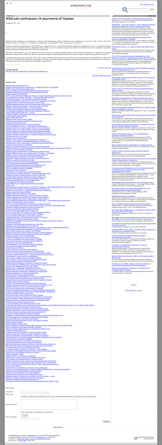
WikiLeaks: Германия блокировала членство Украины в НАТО (25, 312)
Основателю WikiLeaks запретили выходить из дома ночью (25, 224)
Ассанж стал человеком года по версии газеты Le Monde (24, 239)
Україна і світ (10, 185)
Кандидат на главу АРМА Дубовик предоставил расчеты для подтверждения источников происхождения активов (131, 264)
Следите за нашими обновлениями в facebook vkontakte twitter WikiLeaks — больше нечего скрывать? (38, 369)
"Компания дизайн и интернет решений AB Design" (34, 439)
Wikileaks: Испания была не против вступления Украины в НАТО (27, 92)
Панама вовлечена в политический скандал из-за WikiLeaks (25, 251)
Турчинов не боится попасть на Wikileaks (19, 144)
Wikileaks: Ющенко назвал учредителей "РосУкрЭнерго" (24, 340)
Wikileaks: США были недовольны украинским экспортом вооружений (28, 161)
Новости (133, 290)
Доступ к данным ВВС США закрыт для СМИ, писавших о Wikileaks (28, 212)
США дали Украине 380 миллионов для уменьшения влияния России (28, 329)
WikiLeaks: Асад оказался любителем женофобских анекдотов (25, 357)
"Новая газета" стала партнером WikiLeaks (19, 242)
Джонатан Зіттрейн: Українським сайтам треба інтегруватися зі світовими (29, 114)
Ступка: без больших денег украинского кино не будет (23, 303)
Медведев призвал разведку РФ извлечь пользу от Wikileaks (25, 214)
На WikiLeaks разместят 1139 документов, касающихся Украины (26, 99)
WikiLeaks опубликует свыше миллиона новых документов (25, 378)
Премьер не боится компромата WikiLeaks (19, 150)
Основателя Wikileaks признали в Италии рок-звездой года (24, 207)
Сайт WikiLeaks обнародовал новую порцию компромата (24, 342)
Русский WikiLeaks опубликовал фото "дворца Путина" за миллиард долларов (31, 264)
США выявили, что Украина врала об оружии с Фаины (23, 171)
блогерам (95, 75)
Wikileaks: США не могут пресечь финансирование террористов (26, 139)
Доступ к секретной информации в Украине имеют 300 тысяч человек (28, 204)
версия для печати (105, 75)
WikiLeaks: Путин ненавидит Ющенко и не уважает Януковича (26, 283)
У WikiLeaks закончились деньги (16, 330)
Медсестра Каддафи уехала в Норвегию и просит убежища (24, 295)
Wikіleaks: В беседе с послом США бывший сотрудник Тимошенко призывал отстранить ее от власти (38, 148)
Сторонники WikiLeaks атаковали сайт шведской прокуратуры (26, 165)
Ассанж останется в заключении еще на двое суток (22, 210)
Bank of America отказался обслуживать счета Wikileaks (23, 231)
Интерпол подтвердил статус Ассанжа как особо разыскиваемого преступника (31, 361)
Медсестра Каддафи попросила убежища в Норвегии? (23, 313)
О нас (152, 4)
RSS (141, 4)
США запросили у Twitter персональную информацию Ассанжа (26, 259)
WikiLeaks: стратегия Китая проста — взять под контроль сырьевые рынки (29, 254)
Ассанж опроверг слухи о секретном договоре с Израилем (24, 244)
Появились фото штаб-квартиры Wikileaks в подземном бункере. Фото (28, 229)
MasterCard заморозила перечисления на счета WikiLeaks (24, 166)
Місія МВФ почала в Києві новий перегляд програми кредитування (133, 217)
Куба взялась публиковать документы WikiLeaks (21, 246)
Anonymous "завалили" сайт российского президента (23, 347)
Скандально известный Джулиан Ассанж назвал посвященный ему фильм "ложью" (32, 381)
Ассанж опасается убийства (14, 247)
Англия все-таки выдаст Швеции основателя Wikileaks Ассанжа (26, 334)
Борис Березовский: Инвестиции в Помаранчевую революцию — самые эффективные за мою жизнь (38, 200)
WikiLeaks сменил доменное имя (16, 138)
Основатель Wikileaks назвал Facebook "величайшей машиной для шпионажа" (31, 291)
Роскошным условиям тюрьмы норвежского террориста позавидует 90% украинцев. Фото (34, 315)
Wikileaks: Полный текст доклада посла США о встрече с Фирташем (27, 128)
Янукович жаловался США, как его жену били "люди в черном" (26, 332)
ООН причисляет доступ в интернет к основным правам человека (27, 317)
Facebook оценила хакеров (14, 322)
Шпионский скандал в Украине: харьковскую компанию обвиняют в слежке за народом (34, 337)
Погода (127, 290)
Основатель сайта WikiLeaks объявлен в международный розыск (26, 109)
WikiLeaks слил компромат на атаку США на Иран (22, 266)
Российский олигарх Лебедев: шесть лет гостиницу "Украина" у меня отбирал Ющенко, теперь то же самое (40, 187)
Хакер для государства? (13, 366)
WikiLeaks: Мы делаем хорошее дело (17, 85)
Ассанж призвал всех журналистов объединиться (21, 249)
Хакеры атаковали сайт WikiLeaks (16, 94)
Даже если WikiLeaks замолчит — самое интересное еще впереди (26, 126)
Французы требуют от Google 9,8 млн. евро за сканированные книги (28, 300)
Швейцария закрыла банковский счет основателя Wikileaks (24, 156)
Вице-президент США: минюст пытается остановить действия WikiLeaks (29, 232)
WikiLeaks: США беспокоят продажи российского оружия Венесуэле (28, 188)
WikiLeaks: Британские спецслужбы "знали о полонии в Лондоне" (27, 195)
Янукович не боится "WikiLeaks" (16, 170)
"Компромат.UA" (32, 435)
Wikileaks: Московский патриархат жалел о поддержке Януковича (27, 320)
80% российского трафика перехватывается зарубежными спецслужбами (29, 345)
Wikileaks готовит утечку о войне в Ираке (19, 119)
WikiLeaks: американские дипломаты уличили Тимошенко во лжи (27, 308)
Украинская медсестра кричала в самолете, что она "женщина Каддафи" (29, 280)
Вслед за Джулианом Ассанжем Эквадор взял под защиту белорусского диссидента (32, 364)
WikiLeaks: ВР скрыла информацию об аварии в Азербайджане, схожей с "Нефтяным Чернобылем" (37, 227)
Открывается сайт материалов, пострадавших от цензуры (24, 374)
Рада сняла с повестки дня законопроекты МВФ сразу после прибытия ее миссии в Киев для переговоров (131, 189)
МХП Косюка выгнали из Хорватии (123, 196)
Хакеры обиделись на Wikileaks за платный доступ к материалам (26, 367)
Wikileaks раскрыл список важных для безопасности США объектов (27, 151)
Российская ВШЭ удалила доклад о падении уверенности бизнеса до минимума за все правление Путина (134, 230)
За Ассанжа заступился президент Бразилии (20, 182)
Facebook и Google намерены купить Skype (19, 293)
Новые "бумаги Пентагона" (14, 117)
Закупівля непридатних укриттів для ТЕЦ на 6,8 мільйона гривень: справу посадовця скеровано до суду (133, 69)
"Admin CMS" (22, 440)
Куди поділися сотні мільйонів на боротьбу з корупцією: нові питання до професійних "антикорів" (131, 38)
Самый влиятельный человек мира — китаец (20, 112)
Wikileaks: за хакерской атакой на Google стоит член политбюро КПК (28, 146)
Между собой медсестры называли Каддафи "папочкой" (24, 327)
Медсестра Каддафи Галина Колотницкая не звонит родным (25, 278)
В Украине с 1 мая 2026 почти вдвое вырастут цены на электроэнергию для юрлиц (129, 245)
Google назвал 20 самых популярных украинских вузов (23, 307)
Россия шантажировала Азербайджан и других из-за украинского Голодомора (31, 101)
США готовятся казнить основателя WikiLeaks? (21, 261)
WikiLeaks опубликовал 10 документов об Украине (22, 273)
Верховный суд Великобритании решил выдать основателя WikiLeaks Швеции (31, 351)
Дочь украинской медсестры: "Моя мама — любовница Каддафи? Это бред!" (30, 97)
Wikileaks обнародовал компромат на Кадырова (21, 193)
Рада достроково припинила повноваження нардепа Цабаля (131, 204)
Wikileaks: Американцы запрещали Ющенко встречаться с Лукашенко (28, 234)
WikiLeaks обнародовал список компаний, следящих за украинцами (27, 335)
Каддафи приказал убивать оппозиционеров (20, 275)
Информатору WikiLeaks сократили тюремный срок (22, 379)
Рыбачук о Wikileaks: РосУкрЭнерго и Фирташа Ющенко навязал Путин (29, 133)
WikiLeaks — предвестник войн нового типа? (20, 160)
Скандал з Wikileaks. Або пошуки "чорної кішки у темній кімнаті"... (27, 199)
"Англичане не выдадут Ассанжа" (17, 136)
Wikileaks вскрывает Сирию (14, 354)
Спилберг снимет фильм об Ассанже (17, 281)
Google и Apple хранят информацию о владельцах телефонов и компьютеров (30, 290)
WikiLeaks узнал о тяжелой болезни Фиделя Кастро (22, 226)
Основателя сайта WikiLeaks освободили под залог (22, 219)
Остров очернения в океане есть (16, 122)
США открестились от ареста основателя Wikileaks (22, 163)
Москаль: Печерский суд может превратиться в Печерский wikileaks (27, 310)
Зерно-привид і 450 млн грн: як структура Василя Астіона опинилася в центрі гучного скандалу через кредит (134, 159)
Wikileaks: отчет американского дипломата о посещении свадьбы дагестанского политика (34, 220)
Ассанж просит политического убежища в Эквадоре (22, 352)
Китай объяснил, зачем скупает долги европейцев (22, 256)
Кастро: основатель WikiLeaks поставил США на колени (24, 215)
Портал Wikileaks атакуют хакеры (16, 324)
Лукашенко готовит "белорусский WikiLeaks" (20, 236)
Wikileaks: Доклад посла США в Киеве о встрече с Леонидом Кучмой (28, 129)
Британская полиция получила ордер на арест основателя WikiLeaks (27, 158)
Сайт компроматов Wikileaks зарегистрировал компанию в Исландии (28, 111)
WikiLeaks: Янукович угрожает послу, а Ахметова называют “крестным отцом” (31, 134)
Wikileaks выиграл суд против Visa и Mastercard (21, 356)
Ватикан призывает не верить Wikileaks (18, 192)
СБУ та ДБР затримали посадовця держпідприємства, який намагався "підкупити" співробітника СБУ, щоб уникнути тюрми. (133, 57)
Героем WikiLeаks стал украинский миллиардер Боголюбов (25, 183)
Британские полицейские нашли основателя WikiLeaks (23, 124)
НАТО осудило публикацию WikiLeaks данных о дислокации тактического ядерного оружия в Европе (38, 95)
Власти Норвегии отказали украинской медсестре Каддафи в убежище (28, 298)
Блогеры (146, 4)
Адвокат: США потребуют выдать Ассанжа (20, 202)
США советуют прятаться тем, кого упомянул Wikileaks (23, 258)
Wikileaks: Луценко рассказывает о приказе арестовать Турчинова (27, 155)
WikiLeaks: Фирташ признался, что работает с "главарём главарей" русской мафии (32, 87)
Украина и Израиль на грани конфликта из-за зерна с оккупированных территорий (129, 236)
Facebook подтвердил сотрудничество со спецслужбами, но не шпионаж (29, 296)
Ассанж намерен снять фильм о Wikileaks (19, 339)
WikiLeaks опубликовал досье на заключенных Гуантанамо (24, 288)
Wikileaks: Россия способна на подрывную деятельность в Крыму (26, 263)
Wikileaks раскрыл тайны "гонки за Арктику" (20, 302)
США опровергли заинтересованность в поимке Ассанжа (24, 359)
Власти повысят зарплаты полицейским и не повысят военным (132, 145)
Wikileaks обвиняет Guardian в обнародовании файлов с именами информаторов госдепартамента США (39, 325)
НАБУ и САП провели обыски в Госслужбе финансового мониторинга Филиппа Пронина (130, 134)
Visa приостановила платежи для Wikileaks (19, 168)
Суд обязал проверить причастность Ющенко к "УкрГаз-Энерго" (26, 349)
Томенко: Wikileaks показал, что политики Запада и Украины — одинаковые (30, 153)
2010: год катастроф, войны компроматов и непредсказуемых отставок (28, 253)
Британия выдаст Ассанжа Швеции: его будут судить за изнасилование (28, 276)
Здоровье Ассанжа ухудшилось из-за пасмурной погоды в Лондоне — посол (30, 376)
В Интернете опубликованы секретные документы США (24, 121)
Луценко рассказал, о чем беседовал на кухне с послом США (25, 102)
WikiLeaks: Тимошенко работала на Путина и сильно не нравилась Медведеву (31, 344)
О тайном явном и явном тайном (16, 116)
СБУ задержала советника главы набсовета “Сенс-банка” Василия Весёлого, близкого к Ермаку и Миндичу (133, 125)
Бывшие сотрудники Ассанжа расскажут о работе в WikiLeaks (25, 175)
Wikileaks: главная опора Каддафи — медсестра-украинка (24, 107)
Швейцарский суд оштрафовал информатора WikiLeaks (23, 268)
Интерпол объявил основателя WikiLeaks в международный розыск (27, 90)
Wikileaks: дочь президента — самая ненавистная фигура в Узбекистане (28, 190)
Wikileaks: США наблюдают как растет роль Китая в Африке (25, 178)
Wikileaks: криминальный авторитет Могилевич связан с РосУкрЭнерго (29, 104)
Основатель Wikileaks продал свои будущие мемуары (22, 237)
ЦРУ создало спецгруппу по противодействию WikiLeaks (24, 241)
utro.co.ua (108, 68)
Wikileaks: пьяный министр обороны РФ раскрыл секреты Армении (27, 197)
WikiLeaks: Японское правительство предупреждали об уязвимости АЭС (29, 285)
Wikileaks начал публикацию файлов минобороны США (24, 371)
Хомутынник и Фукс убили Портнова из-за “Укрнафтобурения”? (132, 182)
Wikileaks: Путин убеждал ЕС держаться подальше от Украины (26, 269)
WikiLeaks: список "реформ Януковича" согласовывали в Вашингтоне (28, 173)
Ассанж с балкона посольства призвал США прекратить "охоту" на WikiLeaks (31, 362)
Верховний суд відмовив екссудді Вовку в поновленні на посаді (132, 98)
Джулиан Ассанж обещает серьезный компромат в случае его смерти (28, 141)
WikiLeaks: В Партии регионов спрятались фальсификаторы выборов (28, 131)
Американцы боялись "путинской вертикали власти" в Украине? (26, 217)
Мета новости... (58, 427)
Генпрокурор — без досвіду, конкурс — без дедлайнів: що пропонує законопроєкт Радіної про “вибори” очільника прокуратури (133, 25)
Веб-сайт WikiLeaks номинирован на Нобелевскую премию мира (26, 71)
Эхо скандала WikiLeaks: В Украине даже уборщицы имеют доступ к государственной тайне (35, 205)
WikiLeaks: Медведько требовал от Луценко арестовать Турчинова (27, 106)
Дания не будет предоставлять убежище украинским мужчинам (132, 18)
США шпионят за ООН (13, 222)
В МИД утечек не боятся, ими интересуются (20, 89)
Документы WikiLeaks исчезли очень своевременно (22, 318)
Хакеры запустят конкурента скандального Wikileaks (22, 372)
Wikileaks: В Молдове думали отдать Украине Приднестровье (25, 286)
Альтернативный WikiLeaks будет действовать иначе (22, 180)
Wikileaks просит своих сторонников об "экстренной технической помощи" (30, 143)
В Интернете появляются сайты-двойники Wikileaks (22, 209)
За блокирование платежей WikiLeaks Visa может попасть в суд (26, 177)
